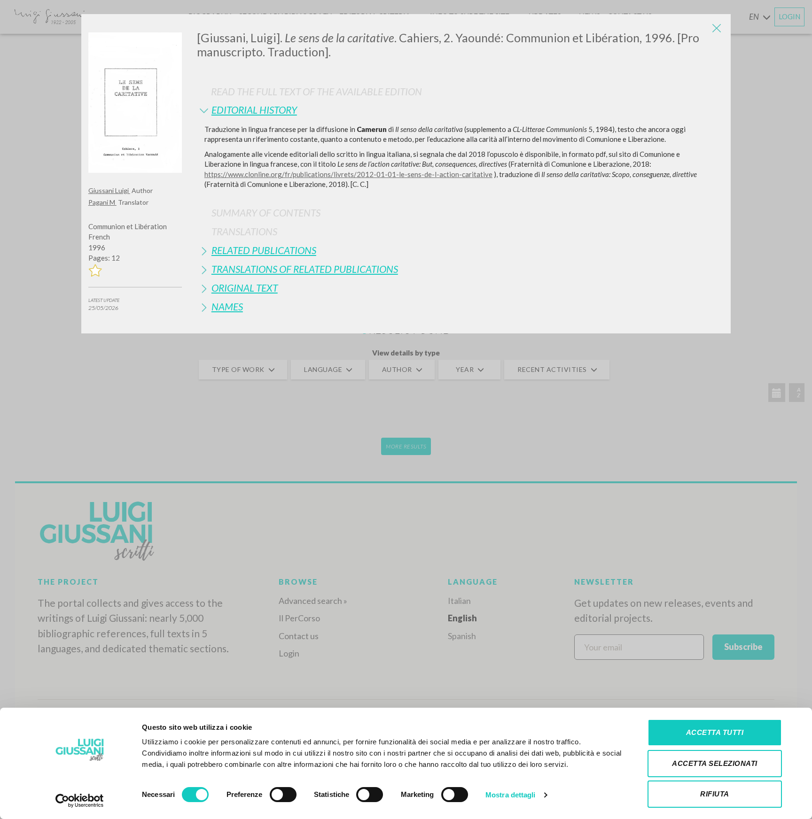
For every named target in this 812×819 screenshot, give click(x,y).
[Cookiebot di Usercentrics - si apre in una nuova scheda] (80, 801)
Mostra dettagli (510, 795)
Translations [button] (244, 231)
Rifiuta (714, 794)
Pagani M (102, 202)
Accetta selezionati (714, 763)
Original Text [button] (244, 287)
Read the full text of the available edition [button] (316, 91)
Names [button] (227, 306)
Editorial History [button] (254, 109)
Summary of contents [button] (265, 212)
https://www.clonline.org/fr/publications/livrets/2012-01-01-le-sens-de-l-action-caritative (348, 174)
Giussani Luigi (109, 190)
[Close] (716, 28)
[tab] (460, 109)
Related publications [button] (263, 250)
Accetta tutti (715, 732)
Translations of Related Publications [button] (304, 268)
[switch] (283, 794)
